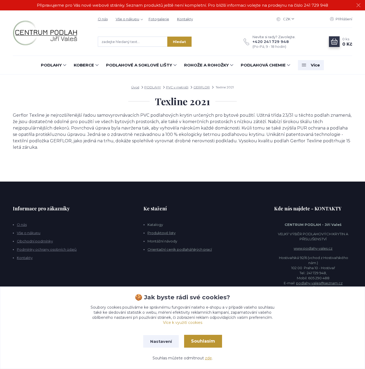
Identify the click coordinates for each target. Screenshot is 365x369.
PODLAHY (51, 65)
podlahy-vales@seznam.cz (319, 283)
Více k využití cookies (182, 322)
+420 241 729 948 (271, 41)
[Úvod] (50, 33)
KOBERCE (84, 65)
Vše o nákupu (127, 19)
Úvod (135, 87)
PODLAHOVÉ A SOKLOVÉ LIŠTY (139, 65)
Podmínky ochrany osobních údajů (47, 249)
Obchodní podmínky (35, 241)
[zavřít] (358, 5)
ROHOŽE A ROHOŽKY (206, 65)
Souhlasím (203, 341)
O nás (103, 19)
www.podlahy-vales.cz (313, 248)
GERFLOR (201, 87)
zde (208, 358)
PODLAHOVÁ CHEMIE (263, 65)
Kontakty (185, 19)
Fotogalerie (159, 19)
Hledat (179, 42)
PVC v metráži (177, 87)
